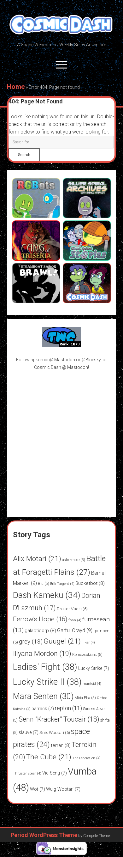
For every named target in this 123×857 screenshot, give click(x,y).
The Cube (48, 757)
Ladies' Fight (45, 667)
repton (68, 708)
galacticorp (40, 630)
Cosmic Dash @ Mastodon (61, 367)
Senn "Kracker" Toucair (59, 719)
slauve (28, 732)
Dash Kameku (46, 595)
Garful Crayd (74, 630)
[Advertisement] (61, 439)
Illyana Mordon (42, 653)
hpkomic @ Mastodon (53, 359)
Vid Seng (54, 773)
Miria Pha (85, 698)
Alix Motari (37, 558)
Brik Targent (62, 584)
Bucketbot (90, 583)
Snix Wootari (54, 732)
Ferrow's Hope (40, 619)
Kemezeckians (87, 654)
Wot (37, 789)
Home (16, 86)
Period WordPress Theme (44, 835)
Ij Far (88, 642)
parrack (43, 708)
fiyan (74, 620)
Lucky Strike (93, 668)
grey (31, 641)
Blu (43, 583)
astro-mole (73, 560)
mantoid (92, 684)
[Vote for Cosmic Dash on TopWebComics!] (61, 345)
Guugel (62, 641)
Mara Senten (43, 696)
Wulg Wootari (63, 789)
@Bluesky (91, 359)
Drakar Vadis (72, 608)
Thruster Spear (27, 773)
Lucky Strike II (47, 682)
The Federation (86, 758)
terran (61, 745)
